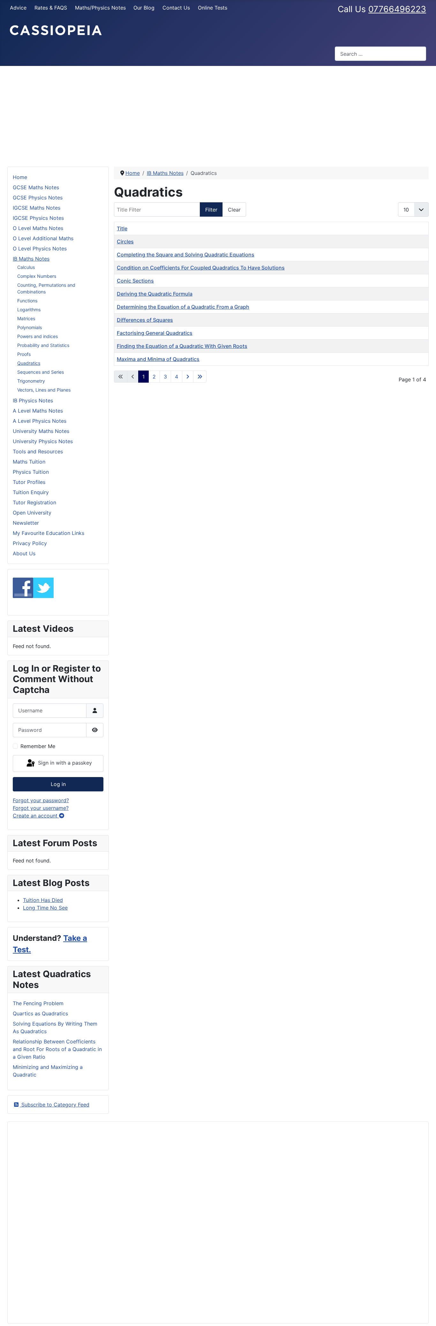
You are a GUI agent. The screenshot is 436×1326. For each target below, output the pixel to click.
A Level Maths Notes (38, 410)
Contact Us (176, 7)
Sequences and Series (40, 372)
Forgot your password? (41, 800)
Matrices (26, 318)
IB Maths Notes (31, 259)
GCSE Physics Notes (38, 197)
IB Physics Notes (33, 400)
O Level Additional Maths (43, 238)
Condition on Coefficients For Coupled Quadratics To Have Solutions (201, 267)
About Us (24, 553)
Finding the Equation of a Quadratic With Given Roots (182, 346)
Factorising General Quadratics (154, 333)
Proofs (24, 354)
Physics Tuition (31, 472)
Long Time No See (45, 907)
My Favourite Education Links (48, 533)
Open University (32, 512)
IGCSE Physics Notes (38, 218)
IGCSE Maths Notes (36, 208)
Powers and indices (37, 336)
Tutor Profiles (29, 482)
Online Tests (212, 7)
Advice (18, 7)
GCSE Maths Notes (36, 187)
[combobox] (380, 54)
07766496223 (397, 9)
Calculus (26, 267)
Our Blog (143, 7)
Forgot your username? (41, 808)
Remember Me (37, 746)
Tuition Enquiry (31, 492)
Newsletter (26, 523)
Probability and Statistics (43, 345)
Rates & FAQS (50, 7)
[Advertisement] (218, 113)
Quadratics (28, 363)
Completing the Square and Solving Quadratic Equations (185, 254)
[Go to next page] (187, 377)
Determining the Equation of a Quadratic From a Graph (183, 307)
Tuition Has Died (43, 900)
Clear (234, 209)
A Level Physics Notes (39, 421)
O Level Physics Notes (40, 248)
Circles (125, 241)
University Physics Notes (43, 441)
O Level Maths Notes (38, 228)
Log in (58, 784)
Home (20, 177)
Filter (211, 209)
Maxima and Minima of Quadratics (158, 359)
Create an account (36, 815)
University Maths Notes (41, 431)
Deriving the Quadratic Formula (154, 294)
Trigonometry (31, 381)
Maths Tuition (29, 461)
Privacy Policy (30, 543)
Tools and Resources (38, 451)
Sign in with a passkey (64, 763)
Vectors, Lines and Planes (44, 390)
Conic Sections (135, 280)
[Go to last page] (200, 377)
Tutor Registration (34, 502)
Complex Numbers (36, 276)
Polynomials (29, 327)
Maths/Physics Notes (100, 7)
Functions (27, 300)
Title (122, 228)
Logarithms (29, 309)
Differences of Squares (145, 320)
